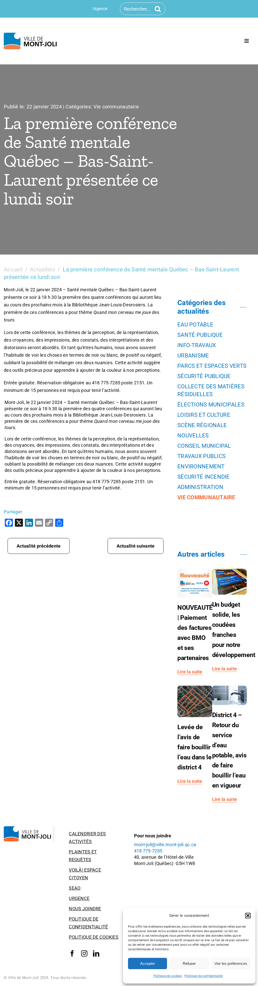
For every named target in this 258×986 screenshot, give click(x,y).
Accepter (147, 963)
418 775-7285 (148, 850)
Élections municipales (210, 404)
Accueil (13, 269)
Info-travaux (196, 345)
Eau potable (195, 324)
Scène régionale (202, 425)
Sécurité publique (204, 376)
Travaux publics (201, 456)
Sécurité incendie (203, 477)
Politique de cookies (167, 976)
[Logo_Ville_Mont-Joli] (29, 828)
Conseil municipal (204, 446)
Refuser (189, 963)
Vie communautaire (116, 107)
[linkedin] (96, 953)
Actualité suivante (136, 546)
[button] (247, 915)
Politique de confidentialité (203, 976)
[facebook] (72, 953)
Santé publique (200, 335)
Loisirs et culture (203, 415)
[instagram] (84, 953)
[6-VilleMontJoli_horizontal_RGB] (31, 34)
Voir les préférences (230, 963)
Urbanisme (193, 355)
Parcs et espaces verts (211, 366)
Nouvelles (193, 435)
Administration (200, 487)
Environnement (201, 466)
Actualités (42, 269)
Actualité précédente (38, 546)
